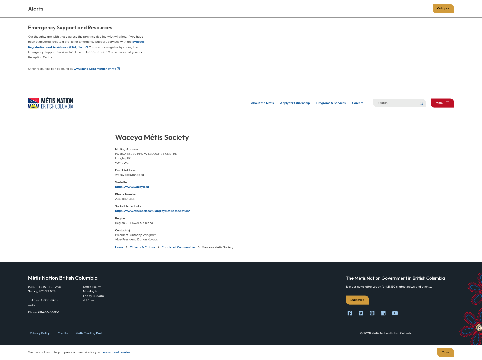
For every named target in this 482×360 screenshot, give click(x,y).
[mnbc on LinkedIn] (383, 314)
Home (119, 247)
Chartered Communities (179, 247)
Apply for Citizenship (295, 103)
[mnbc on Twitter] (361, 314)
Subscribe (357, 300)
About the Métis (262, 103)
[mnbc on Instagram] (372, 314)
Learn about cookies (115, 352)
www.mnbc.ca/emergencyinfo (95, 68)
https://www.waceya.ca (132, 187)
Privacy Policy (40, 333)
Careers (357, 103)
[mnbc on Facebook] (350, 314)
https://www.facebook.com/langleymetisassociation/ (152, 211)
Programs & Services (331, 103)
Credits (63, 333)
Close (445, 352)
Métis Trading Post (89, 333)
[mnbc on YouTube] (395, 314)
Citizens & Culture (142, 247)
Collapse (443, 8)
